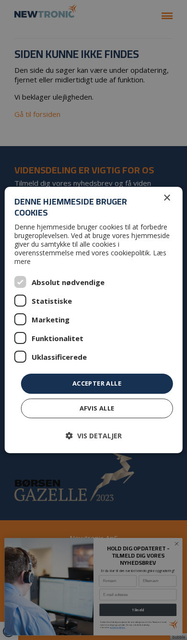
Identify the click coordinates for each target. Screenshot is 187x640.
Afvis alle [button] (97, 408)
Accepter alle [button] (96, 383)
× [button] (166, 198)
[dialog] (94, 320)
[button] (94, 435)
